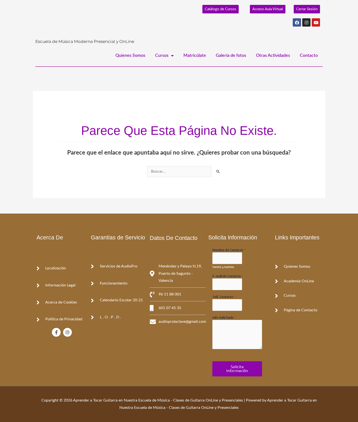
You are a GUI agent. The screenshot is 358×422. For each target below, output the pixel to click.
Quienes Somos (130, 55)
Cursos (162, 55)
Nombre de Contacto (229, 250)
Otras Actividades (273, 55)
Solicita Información (237, 368)
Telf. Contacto (224, 297)
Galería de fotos (231, 55)
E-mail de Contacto (227, 276)
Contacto (309, 55)
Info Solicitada (224, 318)
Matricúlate (194, 55)
